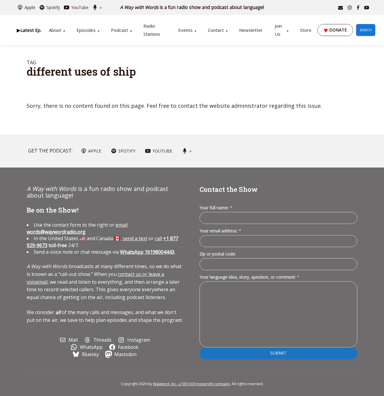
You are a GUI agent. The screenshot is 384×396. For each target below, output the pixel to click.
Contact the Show (229, 189)
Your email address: (220, 231)
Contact (216, 30)
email (77, 228)
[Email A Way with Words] (340, 7)
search (366, 30)
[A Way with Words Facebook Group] (358, 7)
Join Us (278, 30)
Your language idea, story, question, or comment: (249, 277)
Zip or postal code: (218, 254)
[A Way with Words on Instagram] (350, 7)
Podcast (119, 30)
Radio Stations (151, 30)
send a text (135, 238)
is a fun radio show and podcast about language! (192, 7)
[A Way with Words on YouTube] (366, 7)
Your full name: (216, 207)
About (55, 30)
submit (278, 353)
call (158, 238)
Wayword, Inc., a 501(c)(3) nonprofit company (191, 383)
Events (185, 30)
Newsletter (251, 30)
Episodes (86, 30)
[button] (29, 30)
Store (305, 30)
